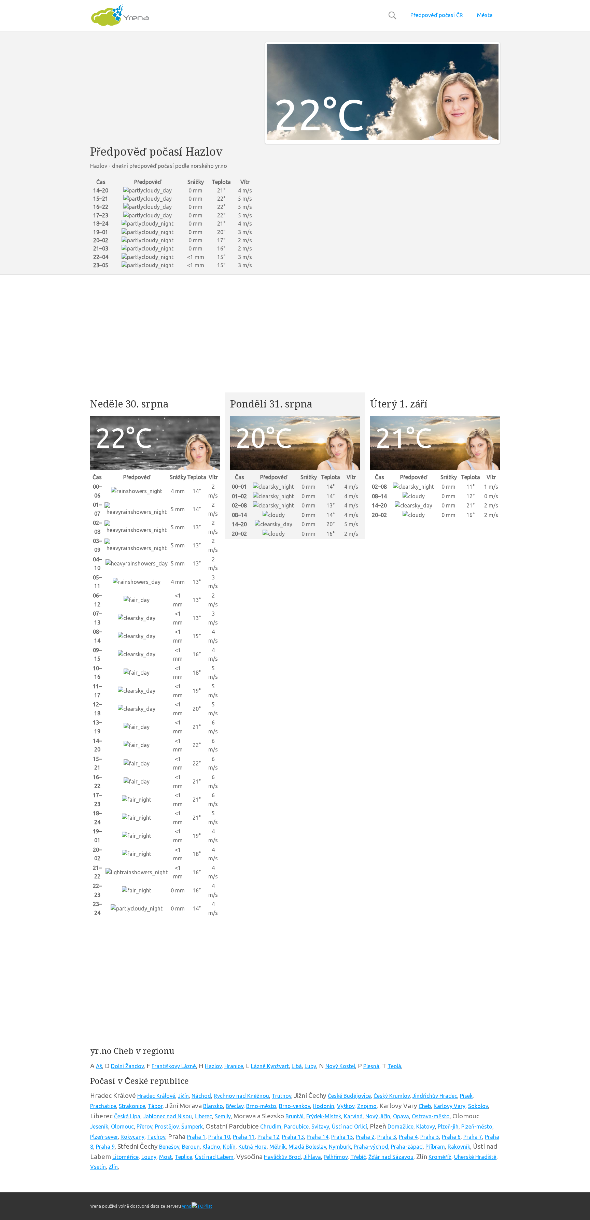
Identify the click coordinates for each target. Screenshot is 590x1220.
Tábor (155, 1106)
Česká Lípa (127, 1116)
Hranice (233, 1066)
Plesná (371, 1066)
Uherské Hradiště (475, 1157)
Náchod (201, 1096)
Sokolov (478, 1106)
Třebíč (358, 1157)
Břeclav (234, 1106)
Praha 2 (365, 1137)
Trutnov (281, 1096)
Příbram (435, 1147)
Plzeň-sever (104, 1137)
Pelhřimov (336, 1157)
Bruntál (294, 1116)
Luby (310, 1066)
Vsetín (98, 1167)
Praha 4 (408, 1137)
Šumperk (192, 1126)
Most (165, 1157)
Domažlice (400, 1126)
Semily (223, 1116)
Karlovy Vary (449, 1106)
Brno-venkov (294, 1106)
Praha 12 (268, 1137)
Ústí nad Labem (214, 1157)
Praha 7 (472, 1137)
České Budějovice (349, 1096)
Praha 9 (105, 1147)
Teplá (394, 1066)
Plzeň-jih (448, 1126)
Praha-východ (371, 1147)
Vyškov (345, 1106)
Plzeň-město (476, 1126)
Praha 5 (429, 1137)
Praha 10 (219, 1137)
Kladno (211, 1147)
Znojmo (367, 1106)
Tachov (156, 1137)
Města (485, 15)
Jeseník (99, 1126)
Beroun (191, 1147)
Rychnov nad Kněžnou (241, 1096)
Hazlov (213, 1066)
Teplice (183, 1157)
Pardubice (296, 1126)
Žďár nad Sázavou (390, 1157)
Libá (297, 1066)
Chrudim (270, 1126)
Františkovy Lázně (174, 1066)
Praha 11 (244, 1137)
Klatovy (425, 1126)
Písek (466, 1096)
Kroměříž (440, 1157)
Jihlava (312, 1157)
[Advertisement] (172, 90)
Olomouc (122, 1126)
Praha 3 (386, 1137)
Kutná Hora (252, 1147)
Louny (148, 1157)
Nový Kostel (340, 1066)
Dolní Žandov (127, 1066)
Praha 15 (342, 1137)
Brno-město (261, 1106)
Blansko (213, 1106)
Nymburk (340, 1147)
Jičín (183, 1096)
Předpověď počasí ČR (436, 15)
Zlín (113, 1167)
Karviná (353, 1116)
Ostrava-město (431, 1116)
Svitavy (320, 1126)
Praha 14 (317, 1137)
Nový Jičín (377, 1116)
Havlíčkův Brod (282, 1157)
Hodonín (323, 1106)
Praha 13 (293, 1137)
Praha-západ (407, 1147)
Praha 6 (451, 1137)
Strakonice (132, 1106)
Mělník (277, 1147)
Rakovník (459, 1147)
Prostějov (167, 1126)
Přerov (144, 1126)
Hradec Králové (156, 1096)
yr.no (187, 1206)
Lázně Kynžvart (270, 1066)
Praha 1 (196, 1137)
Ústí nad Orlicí (349, 1126)
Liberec (203, 1116)
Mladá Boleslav (307, 1147)
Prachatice (103, 1106)
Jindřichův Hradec (434, 1096)
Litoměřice (125, 1157)
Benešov (169, 1147)
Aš (99, 1066)
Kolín (229, 1147)
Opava (401, 1116)
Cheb (425, 1106)
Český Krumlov (392, 1096)
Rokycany (132, 1137)
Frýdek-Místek (323, 1116)
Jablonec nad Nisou (167, 1116)
